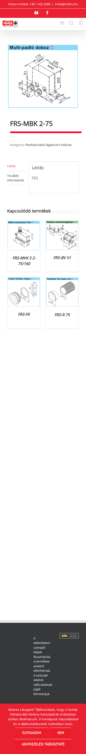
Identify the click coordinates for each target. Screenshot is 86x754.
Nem (60, 732)
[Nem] (80, 728)
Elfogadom (31, 732)
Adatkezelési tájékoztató (43, 744)
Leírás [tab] (11, 166)
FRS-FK (24, 314)
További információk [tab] (15, 178)
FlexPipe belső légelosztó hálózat (48, 145)
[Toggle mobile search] (71, 22)
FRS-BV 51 (62, 257)
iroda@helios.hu (66, 4)
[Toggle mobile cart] (61, 22)
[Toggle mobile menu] (81, 22)
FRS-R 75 (62, 314)
